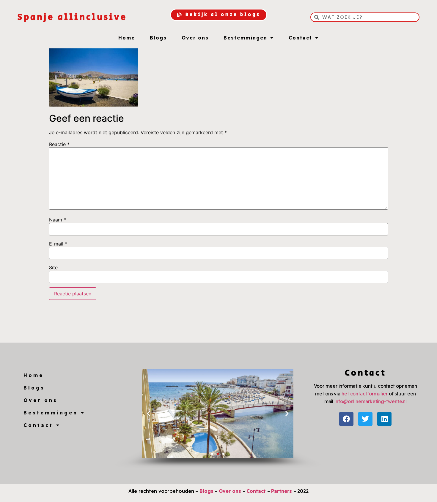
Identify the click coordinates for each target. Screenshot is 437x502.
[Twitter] (365, 419)
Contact (300, 38)
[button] (148, 413)
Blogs (158, 38)
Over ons (195, 38)
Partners (281, 491)
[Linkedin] (384, 419)
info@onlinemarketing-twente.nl (370, 401)
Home (126, 38)
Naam (57, 219)
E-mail (58, 243)
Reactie (59, 144)
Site (53, 267)
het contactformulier (365, 394)
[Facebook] (346, 419)
